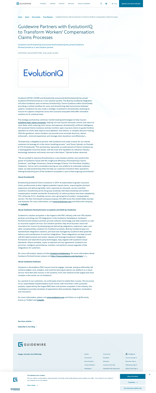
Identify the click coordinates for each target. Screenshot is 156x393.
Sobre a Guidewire (84, 3)
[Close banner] (149, 374)
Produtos (43, 3)
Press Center (36, 17)
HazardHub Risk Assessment (111, 368)
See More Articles (25, 321)
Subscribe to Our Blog (26, 326)
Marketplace (88, 368)
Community (106, 354)
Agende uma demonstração (131, 4)
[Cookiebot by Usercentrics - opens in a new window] (15, 389)
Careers (86, 354)
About (27, 17)
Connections (88, 358)
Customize (131, 382)
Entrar (115, 4)
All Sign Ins (131, 354)
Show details (31, 385)
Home (20, 17)
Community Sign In (131, 358)
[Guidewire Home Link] (32, 344)
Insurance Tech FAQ (109, 365)
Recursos (71, 3)
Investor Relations (89, 365)
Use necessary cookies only (133, 388)
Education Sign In (131, 361)
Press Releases (48, 17)
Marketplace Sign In (131, 365)
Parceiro (62, 3)
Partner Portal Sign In (132, 368)
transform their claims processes (32, 122)
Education (106, 361)
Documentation (89, 361)
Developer (106, 358)
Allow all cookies (132, 376)
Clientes (52, 3)
